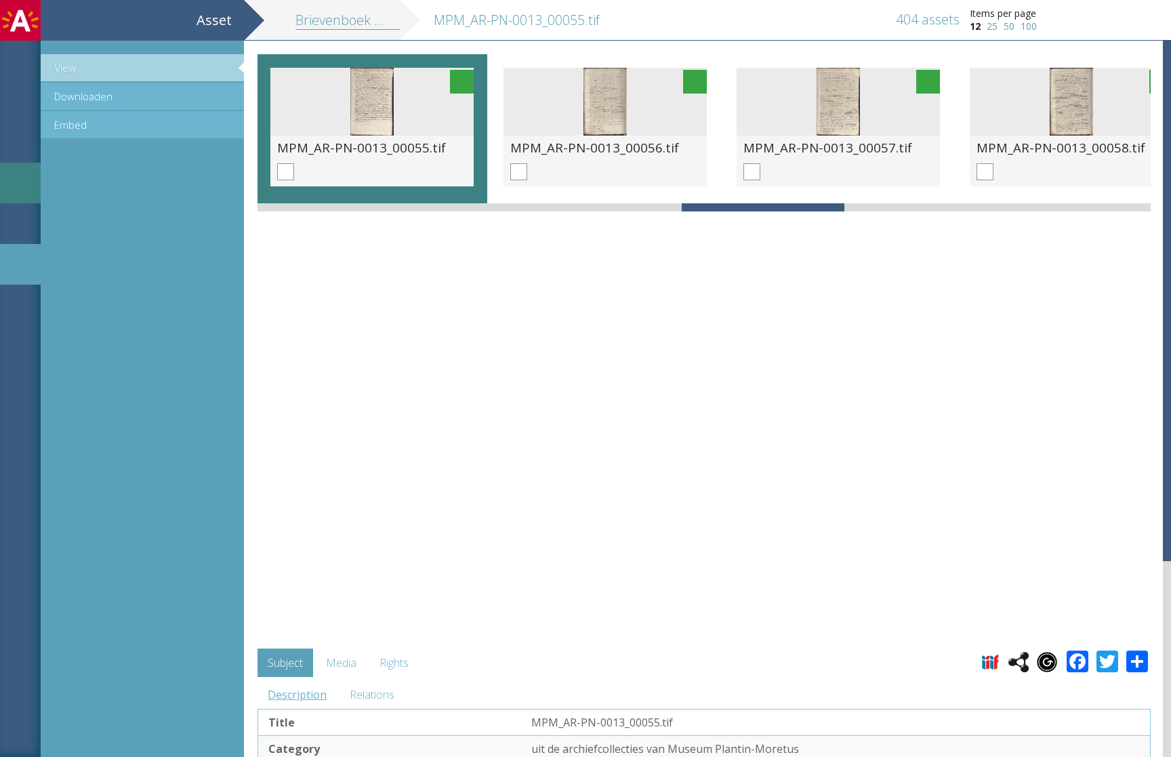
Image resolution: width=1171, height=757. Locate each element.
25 (992, 26)
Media (341, 662)
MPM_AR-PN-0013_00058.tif (1061, 147)
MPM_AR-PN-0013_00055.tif (361, 147)
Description (297, 694)
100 (1029, 26)
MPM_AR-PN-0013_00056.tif (594, 147)
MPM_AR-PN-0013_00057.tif (827, 147)
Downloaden (83, 96)
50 (1009, 26)
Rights (394, 662)
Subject (285, 662)
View (65, 68)
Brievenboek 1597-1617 (366, 20)
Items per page (1003, 13)
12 (975, 26)
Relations (372, 694)
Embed (70, 124)
